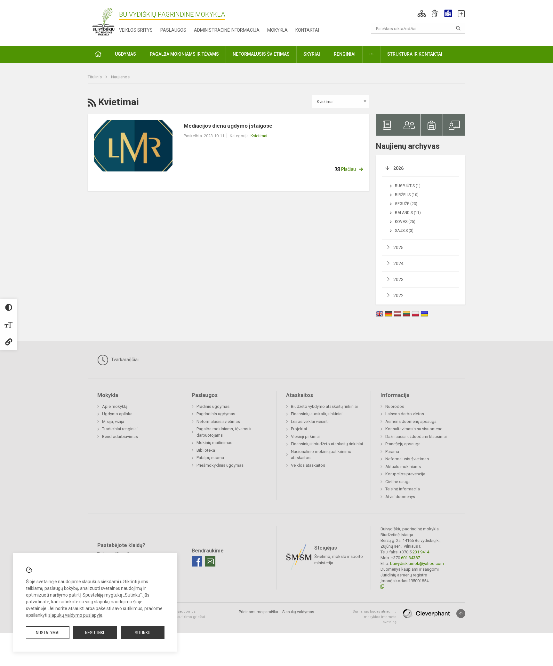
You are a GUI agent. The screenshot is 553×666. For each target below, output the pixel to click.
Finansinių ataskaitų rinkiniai (316, 413)
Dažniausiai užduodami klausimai (416, 436)
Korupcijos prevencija (405, 474)
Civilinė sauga (398, 481)
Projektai (299, 428)
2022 (398, 295)
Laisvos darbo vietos (404, 413)
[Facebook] (197, 561)
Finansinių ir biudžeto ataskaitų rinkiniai (327, 443)
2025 (398, 247)
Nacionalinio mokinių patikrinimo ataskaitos (321, 454)
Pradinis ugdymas (212, 406)
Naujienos (120, 77)
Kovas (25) (405, 221)
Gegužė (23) (406, 204)
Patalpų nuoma (210, 457)
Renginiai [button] (345, 54)
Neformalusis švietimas (218, 421)
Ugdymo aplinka (117, 413)
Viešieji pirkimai (305, 436)
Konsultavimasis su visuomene (413, 428)
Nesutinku (95, 632)
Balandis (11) (408, 212)
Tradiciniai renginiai (120, 428)
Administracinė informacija (227, 30)
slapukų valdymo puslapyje (75, 615)
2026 (398, 168)
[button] (421, 13)
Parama (392, 451)
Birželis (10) (407, 195)
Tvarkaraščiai (124, 359)
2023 (398, 279)
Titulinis (95, 77)
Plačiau (348, 169)
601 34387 (410, 557)
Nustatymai (48, 632)
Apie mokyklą (114, 406)
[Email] (210, 561)
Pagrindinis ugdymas (215, 413)
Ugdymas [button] (125, 54)
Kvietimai (259, 135)
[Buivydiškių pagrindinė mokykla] (103, 22)
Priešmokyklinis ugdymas (220, 465)
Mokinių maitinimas (214, 442)
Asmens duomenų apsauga (411, 421)
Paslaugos (173, 30)
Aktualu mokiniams (403, 466)
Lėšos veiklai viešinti (310, 421)
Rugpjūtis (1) (408, 186)
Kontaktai (307, 30)
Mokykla (277, 30)
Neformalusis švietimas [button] (261, 54)
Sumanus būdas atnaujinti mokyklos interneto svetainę (375, 616)
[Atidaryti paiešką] (458, 28)
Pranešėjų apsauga (403, 443)
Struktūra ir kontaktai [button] (414, 54)
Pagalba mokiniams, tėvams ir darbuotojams (224, 432)
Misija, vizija (113, 421)
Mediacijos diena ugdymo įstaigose (228, 126)
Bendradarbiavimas (120, 436)
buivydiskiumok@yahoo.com (417, 563)
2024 (398, 263)
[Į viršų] (460, 613)
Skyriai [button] (311, 54)
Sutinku (142, 632)
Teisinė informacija (402, 489)
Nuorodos (394, 406)
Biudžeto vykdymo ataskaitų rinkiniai (324, 406)
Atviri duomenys (400, 496)
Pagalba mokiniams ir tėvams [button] (184, 54)
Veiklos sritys (136, 30)
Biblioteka (205, 450)
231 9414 (420, 552)
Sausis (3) (404, 230)
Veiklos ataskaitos (308, 465)
